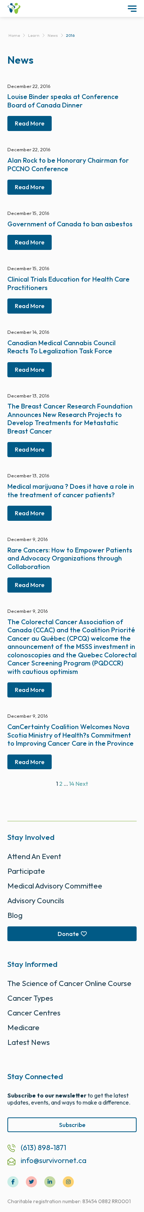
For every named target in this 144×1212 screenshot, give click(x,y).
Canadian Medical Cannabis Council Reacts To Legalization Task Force (61, 347)
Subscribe (72, 1124)
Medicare (23, 1027)
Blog (15, 915)
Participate (26, 871)
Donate (68, 933)
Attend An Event (34, 856)
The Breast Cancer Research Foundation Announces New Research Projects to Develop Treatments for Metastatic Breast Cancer (70, 418)
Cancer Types (30, 998)
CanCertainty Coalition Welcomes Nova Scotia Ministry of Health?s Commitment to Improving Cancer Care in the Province (70, 735)
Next (81, 783)
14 (71, 783)
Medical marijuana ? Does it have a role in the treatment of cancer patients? (70, 490)
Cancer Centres (34, 1012)
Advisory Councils (35, 900)
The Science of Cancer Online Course (69, 983)
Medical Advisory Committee (54, 885)
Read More (29, 123)
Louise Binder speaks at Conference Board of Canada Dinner (63, 100)
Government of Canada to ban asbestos (70, 224)
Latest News (28, 1042)
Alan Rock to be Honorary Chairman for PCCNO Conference (68, 164)
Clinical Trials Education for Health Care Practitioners (68, 283)
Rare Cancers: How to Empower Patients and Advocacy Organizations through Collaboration (69, 558)
